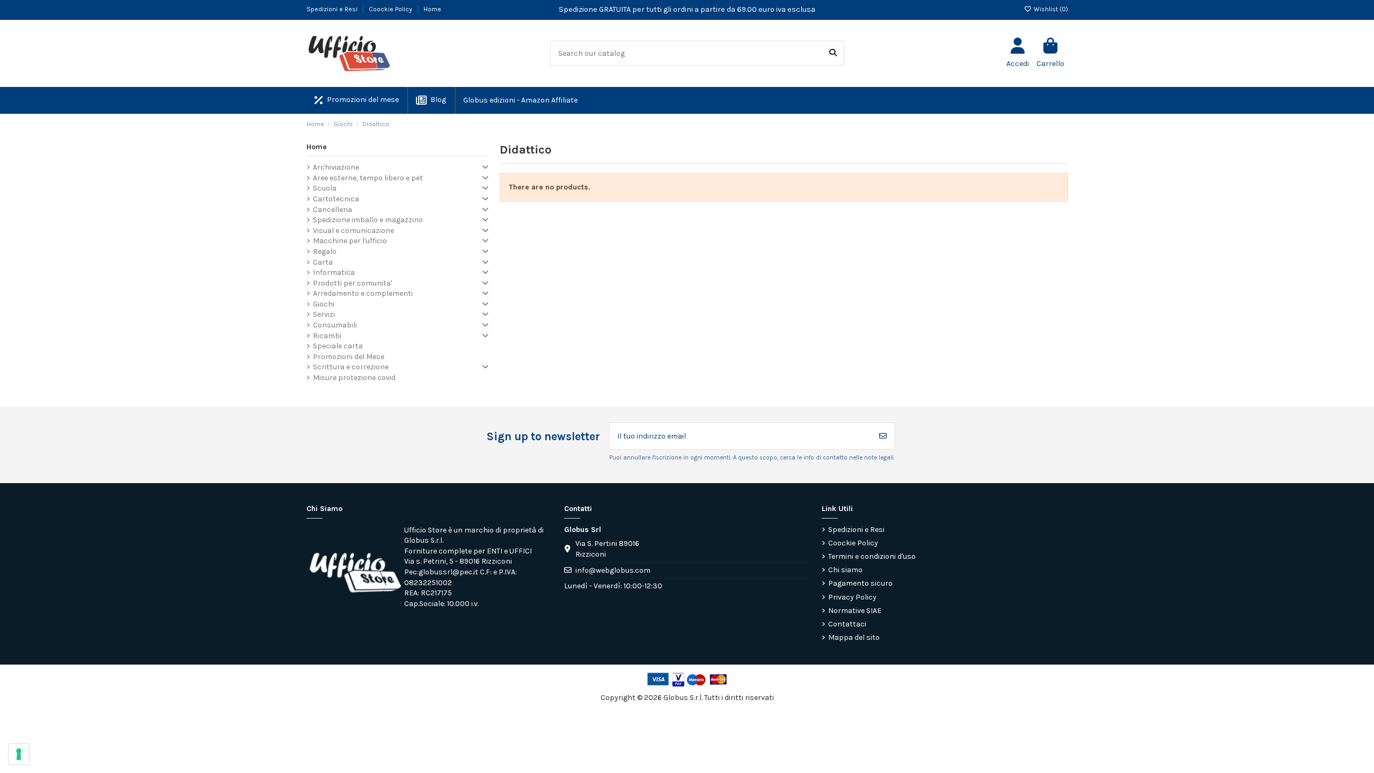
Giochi (323, 304)
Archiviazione (336, 167)
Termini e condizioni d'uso (872, 556)
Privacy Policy (852, 597)
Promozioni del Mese (348, 356)
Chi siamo (845, 569)
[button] (520, 100)
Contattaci (847, 624)
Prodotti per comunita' (352, 283)
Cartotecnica (336, 198)
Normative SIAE (854, 610)
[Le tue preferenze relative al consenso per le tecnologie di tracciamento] (19, 754)
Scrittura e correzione (351, 366)
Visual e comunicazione (353, 230)
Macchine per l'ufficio (350, 240)
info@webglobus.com (613, 570)
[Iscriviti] (883, 436)
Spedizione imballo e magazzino (368, 219)
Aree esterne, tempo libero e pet (368, 178)
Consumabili (335, 325)
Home (432, 9)
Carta (323, 262)
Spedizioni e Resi (332, 9)
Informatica (334, 272)
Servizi (324, 314)
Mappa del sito (854, 637)
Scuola (325, 188)
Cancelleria (332, 209)
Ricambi (327, 335)
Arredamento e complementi (363, 293)
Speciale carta (338, 346)
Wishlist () (1050, 9)
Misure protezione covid (354, 377)
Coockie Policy (391, 9)
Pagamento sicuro (860, 583)
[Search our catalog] (833, 53)
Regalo (325, 251)
